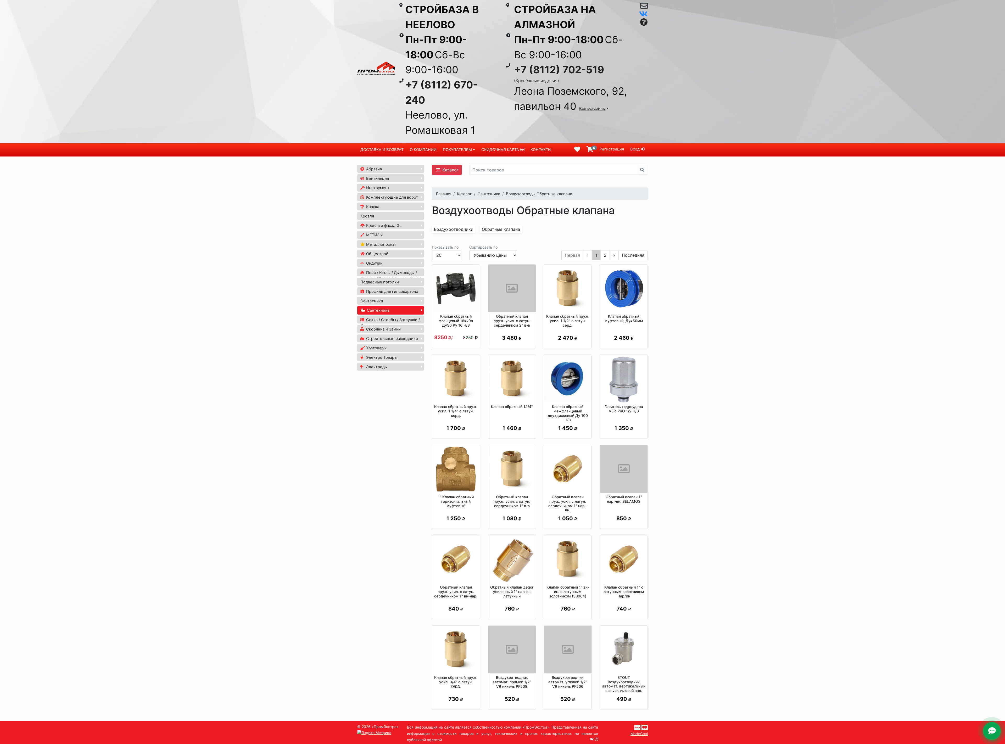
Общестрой (376, 253)
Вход (635, 149)
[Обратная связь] (644, 7)
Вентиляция (377, 178)
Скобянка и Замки (383, 329)
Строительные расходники (391, 338)
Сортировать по (483, 247)
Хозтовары (376, 348)
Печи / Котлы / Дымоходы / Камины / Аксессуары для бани (390, 275)
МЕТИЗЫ (374, 235)
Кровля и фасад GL (383, 225)
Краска (372, 206)
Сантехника (371, 301)
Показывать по (445, 247)
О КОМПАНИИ (423, 149)
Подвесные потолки (379, 282)
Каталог (450, 169)
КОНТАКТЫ (541, 149)
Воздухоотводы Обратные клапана (539, 194)
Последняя (633, 255)
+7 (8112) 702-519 (559, 70)
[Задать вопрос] (644, 22)
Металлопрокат (380, 244)
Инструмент (377, 188)
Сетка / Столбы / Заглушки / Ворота (390, 322)
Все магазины (592, 108)
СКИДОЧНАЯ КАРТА (500, 149)
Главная (443, 194)
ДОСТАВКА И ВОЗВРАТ (382, 149)
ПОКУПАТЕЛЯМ (457, 149)
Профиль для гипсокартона (391, 291)
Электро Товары (381, 357)
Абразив (373, 169)
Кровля (367, 216)
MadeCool (639, 733)
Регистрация (612, 149)
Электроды (376, 367)
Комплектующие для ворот (391, 197)
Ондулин (374, 263)
